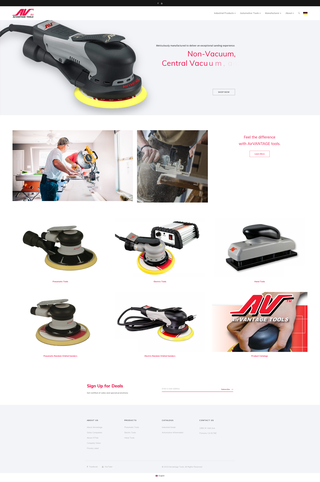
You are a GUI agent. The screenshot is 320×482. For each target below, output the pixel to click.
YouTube (161, 3)
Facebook (93, 466)
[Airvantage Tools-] (23, 13)
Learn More (259, 154)
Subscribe (225, 389)
